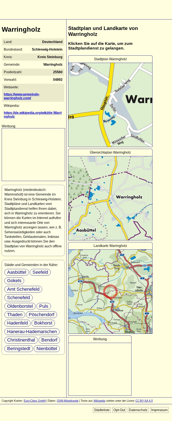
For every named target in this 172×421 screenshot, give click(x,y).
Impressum (159, 410)
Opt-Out (119, 410)
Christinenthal (21, 340)
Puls (43, 306)
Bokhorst (43, 323)
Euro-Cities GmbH (35, 400)
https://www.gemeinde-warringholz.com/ (22, 96)
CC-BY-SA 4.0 (144, 400)
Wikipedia (99, 400)
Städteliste (102, 410)
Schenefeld (18, 297)
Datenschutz (138, 410)
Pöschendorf (41, 314)
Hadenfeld (17, 323)
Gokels (14, 280)
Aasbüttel (16, 272)
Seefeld (40, 272)
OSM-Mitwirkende (67, 400)
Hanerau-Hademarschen (32, 331)
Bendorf (49, 340)
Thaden (14, 314)
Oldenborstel (20, 306)
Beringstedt (18, 348)
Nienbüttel (46, 348)
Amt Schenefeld (23, 289)
